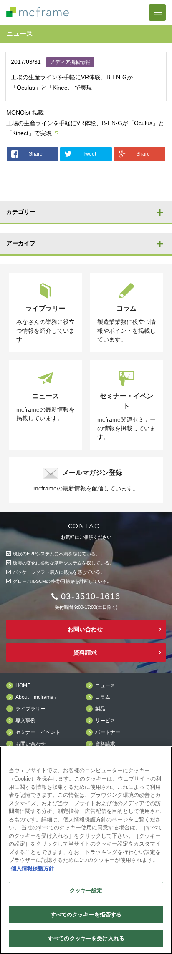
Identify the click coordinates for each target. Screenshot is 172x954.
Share (36, 154)
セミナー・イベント (38, 732)
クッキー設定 (86, 890)
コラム (102, 697)
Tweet (89, 154)
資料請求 (85, 652)
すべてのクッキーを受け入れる (86, 938)
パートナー (107, 732)
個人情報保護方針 (32, 868)
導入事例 (25, 720)
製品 (100, 709)
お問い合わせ (85, 629)
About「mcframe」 (36, 697)
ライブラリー (30, 709)
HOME (22, 685)
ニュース (105, 685)
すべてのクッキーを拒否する (86, 914)
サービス (105, 720)
